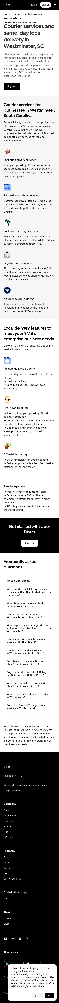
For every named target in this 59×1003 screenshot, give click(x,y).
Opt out (37, 995)
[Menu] (54, 5)
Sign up (46, 5)
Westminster (11, 18)
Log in (34, 5)
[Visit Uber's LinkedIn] (5, 938)
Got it (49, 995)
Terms (14, 744)
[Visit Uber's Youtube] (12, 938)
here (41, 986)
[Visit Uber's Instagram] (20, 938)
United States (12, 14)
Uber (7, 5)
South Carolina (31, 14)
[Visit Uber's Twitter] (27, 938)
